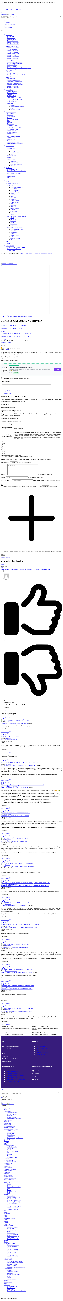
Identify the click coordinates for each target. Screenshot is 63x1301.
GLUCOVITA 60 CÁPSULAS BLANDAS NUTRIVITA (16, 1011)
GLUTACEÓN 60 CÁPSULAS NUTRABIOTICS (14, 841)
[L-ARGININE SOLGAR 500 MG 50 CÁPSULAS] (31, 720)
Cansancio (10, 115)
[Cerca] (1, 1099)
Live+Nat (13, 206)
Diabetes (9, 118)
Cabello (9, 157)
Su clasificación (5, 462)
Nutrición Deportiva (12, 41)
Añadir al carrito (5, 360)
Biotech (12, 105)
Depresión (10, 1273)
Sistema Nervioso (11, 55)
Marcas (6, 1221)
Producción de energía (13, 42)
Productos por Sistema (11, 46)
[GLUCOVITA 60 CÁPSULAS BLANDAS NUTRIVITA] (31, 1008)
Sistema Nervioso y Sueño (14, 1206)
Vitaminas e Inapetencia (13, 87)
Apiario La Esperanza (9, 1126)
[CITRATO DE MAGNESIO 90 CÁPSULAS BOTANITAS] (31, 986)
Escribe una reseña (5, 557)
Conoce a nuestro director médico (16, 247)
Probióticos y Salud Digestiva (15, 84)
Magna (6, 1219)
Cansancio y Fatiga (12, 91)
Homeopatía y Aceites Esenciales (14, 99)
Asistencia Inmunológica (13, 80)
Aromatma (13, 230)
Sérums (12, 154)
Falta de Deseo (8, 1167)
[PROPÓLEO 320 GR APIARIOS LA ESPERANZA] (31, 785)
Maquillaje (10, 1136)
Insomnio (9, 122)
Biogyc (12, 193)
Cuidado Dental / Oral (13, 142)
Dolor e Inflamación (12, 119)
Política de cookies (12, 1077)
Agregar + (57, 369)
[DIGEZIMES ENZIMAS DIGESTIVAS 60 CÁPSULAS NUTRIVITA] (31, 924)
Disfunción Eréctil (12, 169)
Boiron (12, 233)
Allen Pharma (14, 190)
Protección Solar (11, 155)
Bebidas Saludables (12, 132)
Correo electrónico (6, 480)
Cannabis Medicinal (12, 1271)
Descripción (7, 390)
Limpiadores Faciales (9, 1218)
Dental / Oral (10, 1133)
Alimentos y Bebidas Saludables (14, 127)
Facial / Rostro (11, 1135)
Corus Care (13, 219)
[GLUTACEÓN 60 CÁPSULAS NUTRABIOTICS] (31, 838)
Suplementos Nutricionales (14, 97)
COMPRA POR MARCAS (13, 183)
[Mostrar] (1, 5)
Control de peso (11, 38)
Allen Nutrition (14, 188)
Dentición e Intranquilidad (14, 83)
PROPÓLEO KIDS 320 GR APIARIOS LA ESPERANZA (16, 972)
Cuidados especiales (11, 112)
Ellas (8, 121)
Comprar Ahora (13, 360)
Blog (38, 1050)
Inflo (5, 1210)
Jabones (12, 165)
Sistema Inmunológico (13, 53)
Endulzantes (10, 133)
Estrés (8, 72)
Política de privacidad (12, 1071)
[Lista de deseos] (3, 316)
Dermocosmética (10, 146)
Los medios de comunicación (18, 569)
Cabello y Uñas (11, 137)
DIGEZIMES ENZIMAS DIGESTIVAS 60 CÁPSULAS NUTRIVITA (19, 927)
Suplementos (9, 35)
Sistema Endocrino (12, 49)
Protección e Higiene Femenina (15, 143)
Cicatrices (13, 161)
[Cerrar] (1, 1096)
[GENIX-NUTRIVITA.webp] (9, 264)
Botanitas (12, 194)
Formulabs (13, 199)
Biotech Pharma (14, 235)
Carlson (12, 196)
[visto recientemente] (5, 1091)
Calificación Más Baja (32, 569)
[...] (5, 710)
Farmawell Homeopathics (17, 106)
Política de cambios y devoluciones (16, 1079)
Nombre (3, 477)
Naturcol (12, 209)
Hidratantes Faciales (15, 152)
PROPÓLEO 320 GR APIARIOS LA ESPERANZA (15, 788)
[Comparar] (8, 718)
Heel (11, 108)
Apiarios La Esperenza (16, 191)
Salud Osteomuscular (12, 1203)
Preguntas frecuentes (42, 1052)
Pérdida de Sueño (11, 96)
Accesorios (10, 174)
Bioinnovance (14, 232)
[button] (6, 732)
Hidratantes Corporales (16, 164)
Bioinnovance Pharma (9, 1139)
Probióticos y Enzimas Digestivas (16, 1267)
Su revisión (4, 474)
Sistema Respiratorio (12, 58)
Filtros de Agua (11, 176)
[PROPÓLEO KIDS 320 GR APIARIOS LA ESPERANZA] (31, 969)
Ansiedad (9, 1270)
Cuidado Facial (11, 148)
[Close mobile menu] (1, 1102)
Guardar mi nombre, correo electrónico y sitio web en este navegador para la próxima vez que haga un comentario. (32, 551)
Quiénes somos (11, 250)
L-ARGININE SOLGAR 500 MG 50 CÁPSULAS (14, 723)
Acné (11, 149)
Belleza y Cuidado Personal (13, 136)
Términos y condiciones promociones (17, 1075)
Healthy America (14, 202)
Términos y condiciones (13, 1073)
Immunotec (13, 205)
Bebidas (9, 1231)
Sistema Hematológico (13, 52)
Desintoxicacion (11, 39)
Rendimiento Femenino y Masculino (16, 171)
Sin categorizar (8, 1282)
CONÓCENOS (10, 246)
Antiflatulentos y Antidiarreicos (15, 63)
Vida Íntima (9, 168)
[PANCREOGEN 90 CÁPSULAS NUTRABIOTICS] (2, 333)
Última (2, 567)
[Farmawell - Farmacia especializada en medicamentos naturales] (7, 14)
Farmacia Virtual (41, 1054)
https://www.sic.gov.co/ (13, 1081)
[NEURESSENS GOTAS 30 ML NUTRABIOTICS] (31, 944)
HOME (8, 181)
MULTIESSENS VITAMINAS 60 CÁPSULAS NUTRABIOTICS (19, 765)
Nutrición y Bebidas (9, 1225)
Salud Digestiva (10, 60)
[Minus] (7, 358)
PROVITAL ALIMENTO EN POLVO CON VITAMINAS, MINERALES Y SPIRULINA (25, 886)
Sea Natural (8, 738)
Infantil (7, 77)
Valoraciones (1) (8, 393)
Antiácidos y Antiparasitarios (14, 62)
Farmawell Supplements (16, 187)
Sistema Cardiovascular (13, 47)
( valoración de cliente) (7, 342)
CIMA (12, 218)
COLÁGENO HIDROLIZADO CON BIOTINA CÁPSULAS (17, 866)
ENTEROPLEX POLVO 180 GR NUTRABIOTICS (15, 816)
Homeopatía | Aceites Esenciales (15, 227)
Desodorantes (14, 162)
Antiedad (6, 1121)
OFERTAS (8, 241)
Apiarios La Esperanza (11, 786)
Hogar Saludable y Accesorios (13, 173)
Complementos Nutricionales (14, 81)
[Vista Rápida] (5, 718)
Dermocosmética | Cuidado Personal (16, 216)
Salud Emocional (10, 70)
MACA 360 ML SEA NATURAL (10, 739)
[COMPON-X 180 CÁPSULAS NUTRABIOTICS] (31, 902)
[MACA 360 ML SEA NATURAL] (31, 736)
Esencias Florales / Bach (13, 1274)
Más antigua (8, 569)
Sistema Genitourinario (13, 50)
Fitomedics (13, 197)
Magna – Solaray (14, 208)
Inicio (22, 253)
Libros (9, 177)
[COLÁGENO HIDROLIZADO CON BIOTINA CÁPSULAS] (31, 863)
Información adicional (9, 392)
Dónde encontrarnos (42, 1048)
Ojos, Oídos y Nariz (12, 125)
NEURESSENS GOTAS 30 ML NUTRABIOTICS (14, 947)
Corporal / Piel (11, 139)
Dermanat (13, 221)
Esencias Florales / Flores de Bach (16, 74)
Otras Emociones (11, 73)
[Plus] (1, 358)
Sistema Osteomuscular (13, 56)
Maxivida (6, 1222)
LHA (11, 239)
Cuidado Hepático (12, 65)
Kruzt (11, 225)
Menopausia (10, 124)
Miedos (9, 1277)
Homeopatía (10, 103)
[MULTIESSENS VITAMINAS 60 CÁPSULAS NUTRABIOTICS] (31, 762)
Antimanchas (13, 151)
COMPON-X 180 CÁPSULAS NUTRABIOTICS (14, 905)
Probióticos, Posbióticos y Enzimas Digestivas (19, 68)
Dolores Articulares (12, 93)
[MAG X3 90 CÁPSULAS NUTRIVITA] (2, 325)
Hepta (12, 222)
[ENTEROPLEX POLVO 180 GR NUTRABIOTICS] (31, 813)
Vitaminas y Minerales (13, 44)
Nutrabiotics (13, 211)
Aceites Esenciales (12, 101)
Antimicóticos (10, 113)
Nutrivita (12, 212)
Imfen (12, 203)
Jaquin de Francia (15, 109)
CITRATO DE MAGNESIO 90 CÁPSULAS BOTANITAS (16, 989)
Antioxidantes (10, 36)
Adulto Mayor (9, 90)
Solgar (12, 214)
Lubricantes (10, 1289)
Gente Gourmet (14, 200)
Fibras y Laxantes (11, 66)
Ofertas (6, 1242)
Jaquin (9, 1190)
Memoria (9, 94)
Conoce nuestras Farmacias (14, 249)
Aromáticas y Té (11, 130)
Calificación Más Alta (44, 569)
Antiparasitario (11, 78)
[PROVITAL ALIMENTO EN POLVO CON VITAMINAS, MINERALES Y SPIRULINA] (31, 883)
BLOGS (8, 243)
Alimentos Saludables (12, 129)
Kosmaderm (13, 224)
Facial (8, 140)
